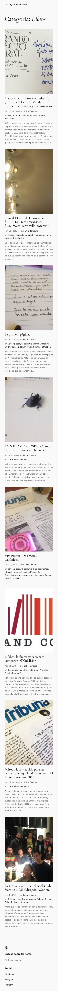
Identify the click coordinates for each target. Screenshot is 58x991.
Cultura (40, 899)
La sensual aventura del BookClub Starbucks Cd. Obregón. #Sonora (28, 888)
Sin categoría (38, 235)
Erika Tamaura (30, 111)
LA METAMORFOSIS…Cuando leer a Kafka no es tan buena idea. (28, 448)
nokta (26, 459)
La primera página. (18, 334)
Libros (26, 115)
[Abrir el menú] (51, 4)
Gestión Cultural (14, 115)
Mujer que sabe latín (14, 347)
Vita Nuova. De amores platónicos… (21, 558)
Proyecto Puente (37, 115)
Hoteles (10, 235)
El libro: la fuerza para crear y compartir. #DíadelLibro (24, 659)
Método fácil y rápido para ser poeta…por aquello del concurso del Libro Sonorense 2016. (29, 773)
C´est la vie (26, 343)
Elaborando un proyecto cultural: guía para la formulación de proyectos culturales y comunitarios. (29, 102)
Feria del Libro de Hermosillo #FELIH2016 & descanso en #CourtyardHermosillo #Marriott (27, 222)
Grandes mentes (40, 569)
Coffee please (13, 343)
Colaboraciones (14, 670)
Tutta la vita (18, 238)
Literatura (26, 235)
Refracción (9, 118)
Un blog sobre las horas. (16, 4)
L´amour (25, 572)
